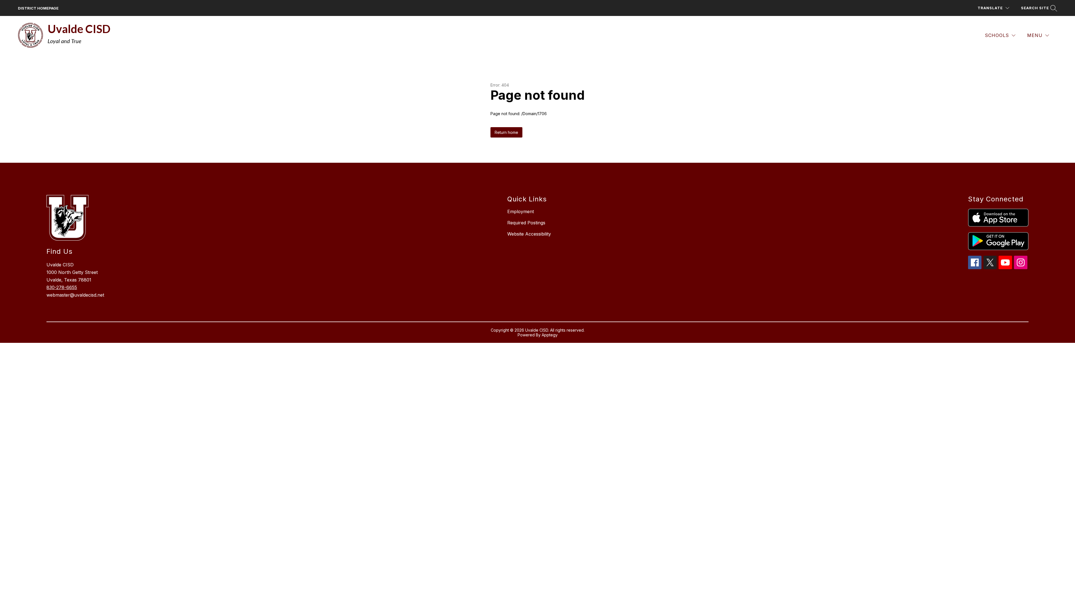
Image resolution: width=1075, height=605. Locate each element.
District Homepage (38, 8)
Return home (506, 132)
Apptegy (550, 334)
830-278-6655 (61, 287)
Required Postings (526, 222)
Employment (520, 211)
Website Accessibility (529, 234)
